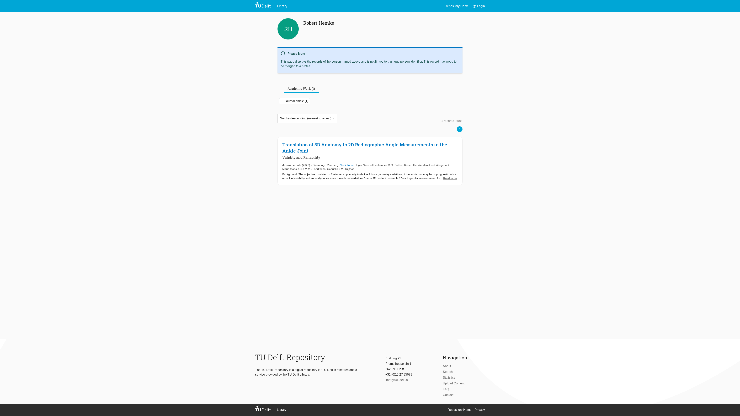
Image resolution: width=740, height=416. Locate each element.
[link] (370, 161)
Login (479, 6)
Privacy (480, 409)
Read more (450, 178)
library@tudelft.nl (397, 380)
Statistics (449, 377)
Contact (448, 395)
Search (448, 371)
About (447, 366)
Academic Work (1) (301, 88)
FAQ (446, 389)
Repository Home (457, 6)
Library (282, 6)
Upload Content (453, 383)
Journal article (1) (296, 101)
